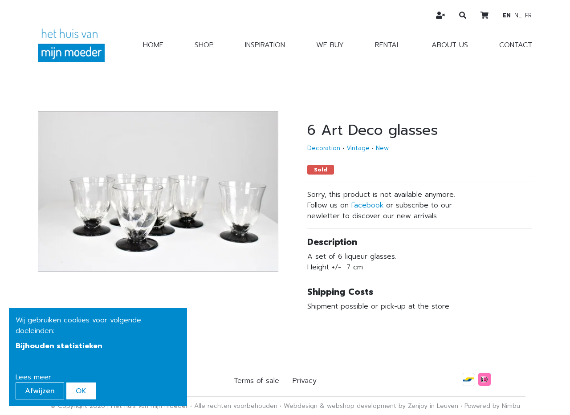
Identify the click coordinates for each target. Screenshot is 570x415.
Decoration (323, 148)
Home (153, 45)
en (507, 15)
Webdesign (301, 406)
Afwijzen (40, 391)
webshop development (361, 406)
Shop (204, 45)
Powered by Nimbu (492, 406)
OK (81, 391)
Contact (515, 45)
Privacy (305, 380)
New (382, 148)
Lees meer (33, 377)
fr (528, 15)
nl (517, 15)
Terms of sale (256, 380)
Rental (387, 45)
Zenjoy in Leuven (433, 406)
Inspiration (265, 45)
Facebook (367, 205)
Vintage (358, 148)
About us (450, 45)
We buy (330, 45)
